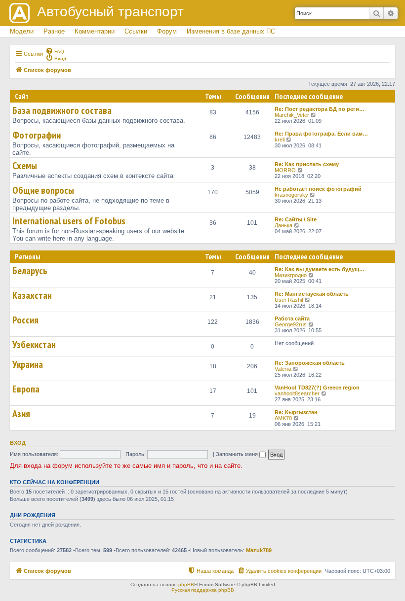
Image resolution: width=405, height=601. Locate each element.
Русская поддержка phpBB (202, 590)
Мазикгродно (291, 275)
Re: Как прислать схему (307, 164)
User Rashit (289, 300)
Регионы (27, 256)
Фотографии (36, 135)
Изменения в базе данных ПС (231, 31)
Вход (18, 443)
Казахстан (32, 295)
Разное (54, 31)
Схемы (24, 165)
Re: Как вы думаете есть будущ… (319, 269)
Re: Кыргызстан (296, 412)
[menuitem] (54, 50)
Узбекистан (34, 344)
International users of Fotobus (68, 220)
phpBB (186, 584)
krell (279, 139)
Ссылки (135, 31)
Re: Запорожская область (310, 363)
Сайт (22, 96)
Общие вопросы (43, 190)
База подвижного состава (62, 110)
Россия (25, 320)
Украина (27, 364)
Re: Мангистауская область (312, 294)
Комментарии (95, 31)
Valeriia (283, 369)
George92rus (291, 324)
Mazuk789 (259, 550)
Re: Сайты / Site (296, 219)
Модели (22, 31)
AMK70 (283, 418)
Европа (26, 389)
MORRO (285, 170)
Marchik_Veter (292, 115)
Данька (283, 225)
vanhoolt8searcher (297, 393)
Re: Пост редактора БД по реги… (319, 109)
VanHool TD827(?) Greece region (317, 387)
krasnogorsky (291, 195)
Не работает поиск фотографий (318, 189)
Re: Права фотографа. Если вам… (321, 134)
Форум (167, 31)
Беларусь (29, 270)
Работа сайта (292, 318)
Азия (21, 413)
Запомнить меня (237, 454)
